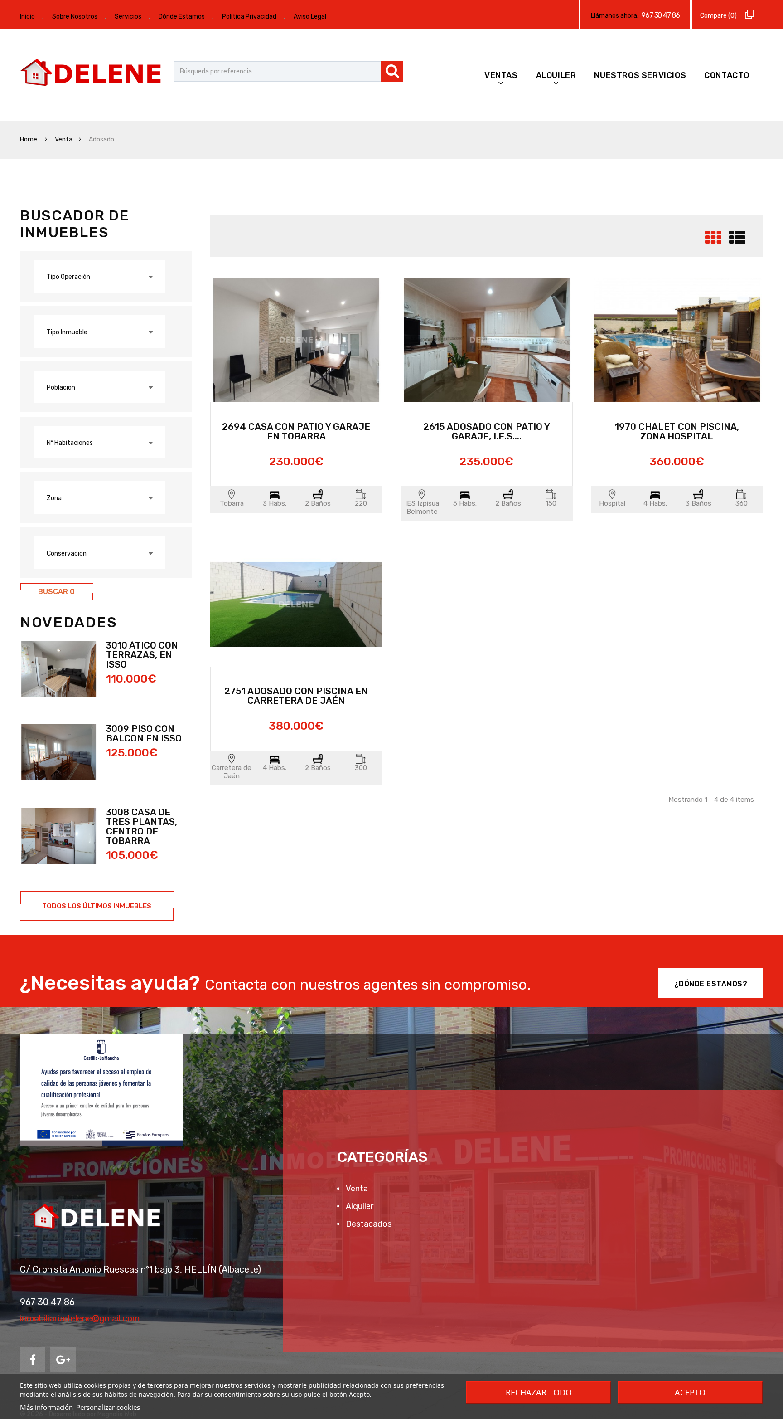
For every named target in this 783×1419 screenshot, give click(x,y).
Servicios (128, 16)
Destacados (368, 1224)
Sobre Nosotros (74, 16)
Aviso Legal (310, 16)
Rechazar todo (539, 1392)
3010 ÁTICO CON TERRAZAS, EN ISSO (142, 655)
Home (29, 139)
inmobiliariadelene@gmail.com (80, 1318)
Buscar (56, 591)
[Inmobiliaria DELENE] (92, 73)
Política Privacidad (249, 16)
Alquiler (556, 75)
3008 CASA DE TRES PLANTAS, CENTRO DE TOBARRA (141, 826)
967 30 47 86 (660, 15)
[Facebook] (32, 1359)
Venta (63, 139)
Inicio (27, 16)
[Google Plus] (63, 1359)
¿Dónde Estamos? (711, 984)
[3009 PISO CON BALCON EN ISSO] (58, 752)
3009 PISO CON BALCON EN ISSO (144, 733)
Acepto (690, 1392)
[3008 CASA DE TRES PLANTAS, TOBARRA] (58, 836)
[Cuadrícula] (713, 241)
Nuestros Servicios (640, 75)
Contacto (726, 75)
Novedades (68, 622)
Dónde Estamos (182, 16)
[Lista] (737, 241)
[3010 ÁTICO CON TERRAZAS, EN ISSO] (58, 669)
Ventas (501, 75)
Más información (46, 1407)
